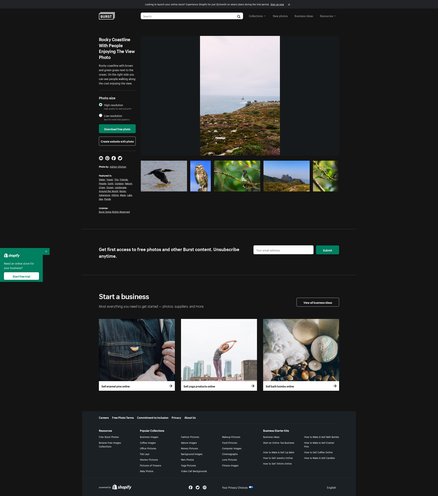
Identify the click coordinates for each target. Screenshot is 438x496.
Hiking (115, 195)
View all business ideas (318, 302)
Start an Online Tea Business (278, 442)
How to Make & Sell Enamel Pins (319, 444)
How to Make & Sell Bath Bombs (321, 437)
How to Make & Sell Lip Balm (278, 452)
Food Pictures (229, 442)
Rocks (122, 191)
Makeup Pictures (231, 437)
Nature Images (189, 442)
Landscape (120, 187)
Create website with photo (117, 141)
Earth (110, 183)
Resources (326, 15)
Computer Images (231, 448)
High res (163, 187)
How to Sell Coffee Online (318, 452)
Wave (123, 195)
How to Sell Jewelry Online (278, 458)
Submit (327, 250)
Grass (102, 187)
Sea (101, 199)
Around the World (108, 191)
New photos (280, 15)
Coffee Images (148, 442)
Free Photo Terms (123, 417)
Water (102, 179)
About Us (190, 417)
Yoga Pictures (188, 465)
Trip (116, 179)
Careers (104, 417)
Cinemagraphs (230, 454)
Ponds (107, 199)
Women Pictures (149, 459)
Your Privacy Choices (235, 487)
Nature (128, 183)
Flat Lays (144, 454)
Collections (256, 15)
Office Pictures (148, 448)
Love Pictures (229, 459)
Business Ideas (271, 437)
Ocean (109, 187)
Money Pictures (189, 448)
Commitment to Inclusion (152, 417)
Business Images (149, 437)
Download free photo (117, 128)
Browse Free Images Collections (110, 444)
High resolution (113, 105)
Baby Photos (146, 471)
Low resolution (113, 116)
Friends (124, 179)
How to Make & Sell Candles (319, 458)
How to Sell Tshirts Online (277, 463)
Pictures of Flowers (150, 465)
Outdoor (119, 183)
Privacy (176, 417)
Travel (109, 179)
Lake (129, 195)
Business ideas (304, 15)
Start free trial (21, 276)
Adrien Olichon (118, 166)
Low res (176, 187)
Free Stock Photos (109, 437)
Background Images (191, 454)
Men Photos (187, 459)
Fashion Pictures (190, 437)
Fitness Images (230, 465)
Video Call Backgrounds (194, 471)
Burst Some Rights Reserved (114, 211)
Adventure (104, 195)
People (102, 183)
